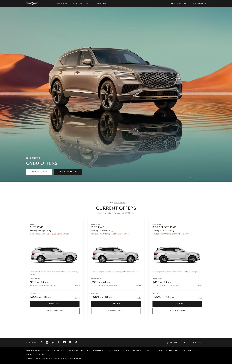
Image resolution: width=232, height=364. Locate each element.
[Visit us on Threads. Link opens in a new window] (53, 342)
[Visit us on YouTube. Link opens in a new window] (64, 342)
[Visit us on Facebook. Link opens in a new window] (41, 342)
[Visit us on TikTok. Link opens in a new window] (76, 342)
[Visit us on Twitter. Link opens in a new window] (58, 342)
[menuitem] (62, 3)
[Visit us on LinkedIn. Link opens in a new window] (70, 342)
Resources (196, 342)
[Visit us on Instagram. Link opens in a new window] (47, 342)
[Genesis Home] (32, 3)
